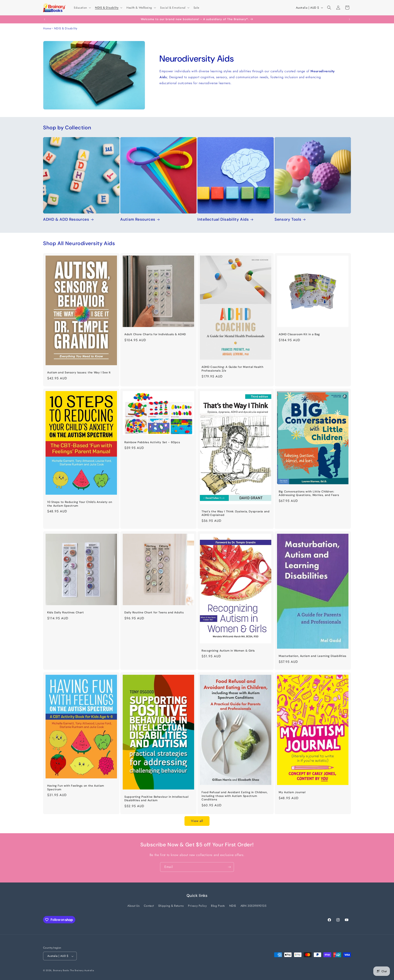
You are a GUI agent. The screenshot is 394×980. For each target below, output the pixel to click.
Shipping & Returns (171, 906)
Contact (149, 906)
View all (197, 821)
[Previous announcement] (44, 19)
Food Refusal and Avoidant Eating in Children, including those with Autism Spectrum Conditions (235, 796)
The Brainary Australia (82, 970)
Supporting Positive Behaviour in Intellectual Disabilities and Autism (156, 798)
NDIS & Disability (65, 28)
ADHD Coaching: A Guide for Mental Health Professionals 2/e (232, 368)
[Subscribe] (229, 867)
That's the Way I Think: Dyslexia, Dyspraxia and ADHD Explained (236, 513)
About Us (133, 906)
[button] (82, 7)
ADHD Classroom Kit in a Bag (299, 334)
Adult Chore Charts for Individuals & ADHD (155, 334)
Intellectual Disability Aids (223, 219)
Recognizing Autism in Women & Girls (228, 650)
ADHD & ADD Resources (66, 219)
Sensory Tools (288, 219)
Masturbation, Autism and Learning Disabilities (312, 656)
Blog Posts (218, 906)
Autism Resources (137, 219)
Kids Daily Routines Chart (65, 612)
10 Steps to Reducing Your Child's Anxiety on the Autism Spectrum (79, 503)
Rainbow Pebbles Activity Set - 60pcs (152, 442)
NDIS (232, 906)
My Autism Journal (292, 792)
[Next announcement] (349, 19)
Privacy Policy (197, 906)
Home (47, 28)
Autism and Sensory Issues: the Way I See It (79, 372)
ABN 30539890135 (254, 906)
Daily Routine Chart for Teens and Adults (154, 612)
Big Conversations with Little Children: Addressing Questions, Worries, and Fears (309, 493)
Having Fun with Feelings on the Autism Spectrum (75, 787)
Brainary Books (61, 970)
